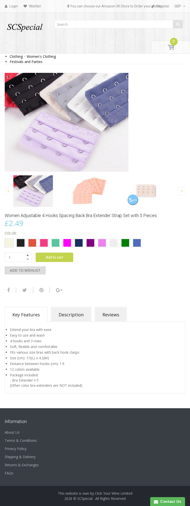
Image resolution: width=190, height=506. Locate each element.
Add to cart (54, 257)
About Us (12, 432)
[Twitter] (24, 290)
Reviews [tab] (110, 315)
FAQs (9, 473)
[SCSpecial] (24, 25)
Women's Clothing (41, 56)
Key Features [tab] (26, 315)
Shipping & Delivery (20, 456)
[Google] (58, 290)
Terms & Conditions (21, 440)
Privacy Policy (15, 448)
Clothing (16, 56)
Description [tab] (71, 315)
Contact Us (169, 501)
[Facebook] (8, 290)
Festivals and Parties (26, 61)
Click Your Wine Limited (113, 493)
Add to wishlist (25, 270)
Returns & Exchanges (22, 465)
